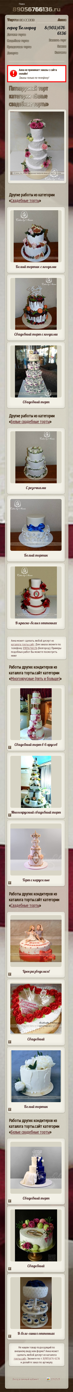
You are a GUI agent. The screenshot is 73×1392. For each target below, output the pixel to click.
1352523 (55, 1379)
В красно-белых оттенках (36, 623)
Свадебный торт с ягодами (36, 334)
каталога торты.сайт (22, 644)
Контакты (60, 52)
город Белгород (21, 27)
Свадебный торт (36, 402)
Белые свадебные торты (30, 421)
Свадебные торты (18, 40)
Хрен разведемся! (36, 971)
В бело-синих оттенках (36, 1333)
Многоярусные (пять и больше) (35, 678)
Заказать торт (57, 40)
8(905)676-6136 (51, 1358)
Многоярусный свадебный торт (36, 812)
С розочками (36, 487)
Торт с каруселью (36, 880)
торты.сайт (20, 1358)
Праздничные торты (19, 47)
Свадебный (36, 1039)
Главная (61, 46)
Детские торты (16, 34)
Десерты (12, 53)
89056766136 (30, 648)
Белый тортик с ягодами (36, 266)
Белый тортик (36, 555)
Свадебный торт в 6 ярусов (35, 744)
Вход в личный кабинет (26, 1379)
